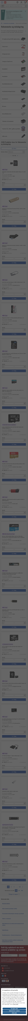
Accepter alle (14, 1008)
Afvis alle (14, 1013)
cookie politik (15, 1004)
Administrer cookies (14, 1011)
